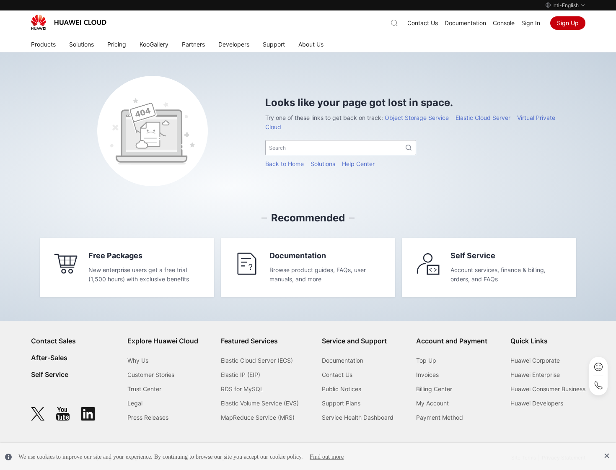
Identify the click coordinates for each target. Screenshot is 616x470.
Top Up (426, 360)
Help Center (358, 163)
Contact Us (422, 22)
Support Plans (341, 403)
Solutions (323, 163)
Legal (134, 403)
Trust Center (144, 388)
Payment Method (439, 417)
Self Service (49, 374)
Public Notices (341, 388)
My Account (432, 403)
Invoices (427, 374)
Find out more (327, 457)
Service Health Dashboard (357, 417)
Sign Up (568, 22)
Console (504, 22)
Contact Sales (53, 341)
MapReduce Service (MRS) (258, 417)
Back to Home (284, 163)
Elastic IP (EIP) (240, 374)
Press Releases (147, 417)
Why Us (137, 360)
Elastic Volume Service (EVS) (260, 403)
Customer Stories (150, 374)
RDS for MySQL (242, 388)
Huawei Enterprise (535, 374)
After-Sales (49, 357)
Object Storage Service (417, 117)
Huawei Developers (536, 403)
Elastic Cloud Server (483, 117)
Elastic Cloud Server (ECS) (257, 360)
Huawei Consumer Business (547, 388)
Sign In (530, 22)
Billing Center (434, 388)
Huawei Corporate (535, 360)
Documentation (465, 22)
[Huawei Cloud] (68, 22)
